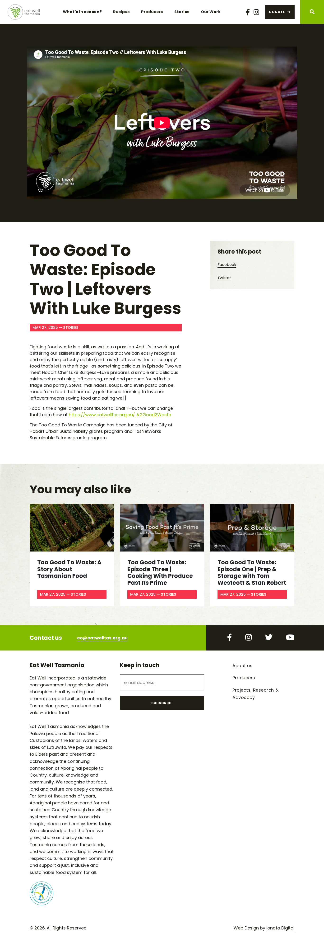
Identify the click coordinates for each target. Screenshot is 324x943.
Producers (152, 11)
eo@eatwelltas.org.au (102, 638)
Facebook (227, 264)
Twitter (224, 278)
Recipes (121, 11)
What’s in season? (82, 11)
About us (242, 666)
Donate (277, 11)
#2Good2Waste (153, 415)
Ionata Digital (280, 928)
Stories (182, 11)
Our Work (211, 11)
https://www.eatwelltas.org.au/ (102, 415)
